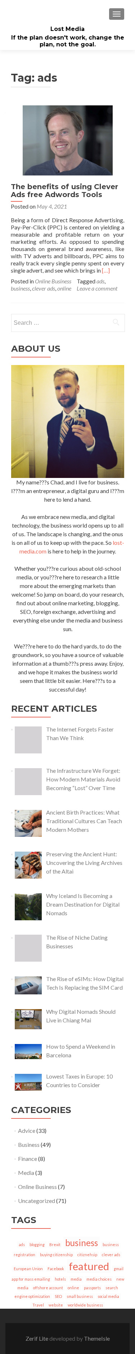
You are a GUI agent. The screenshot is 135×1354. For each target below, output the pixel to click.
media (76, 1279)
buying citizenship (56, 1254)
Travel (38, 1305)
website (56, 1305)
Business (29, 1144)
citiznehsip (87, 1254)
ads (100, 281)
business (20, 288)
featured (89, 1266)
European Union (28, 1268)
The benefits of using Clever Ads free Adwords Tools (64, 190)
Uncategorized (36, 1200)
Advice (26, 1130)
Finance (27, 1158)
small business (80, 1296)
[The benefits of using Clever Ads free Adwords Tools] (68, 139)
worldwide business (85, 1305)
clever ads (43, 288)
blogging (37, 1244)
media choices (99, 1279)
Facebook (56, 1268)
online (64, 288)
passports (92, 1287)
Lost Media (67, 29)
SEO (58, 1296)
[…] (106, 270)
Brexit (54, 1244)
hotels (60, 1279)
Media (26, 1172)
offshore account (48, 1287)
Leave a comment (97, 288)
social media (108, 1296)
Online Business (53, 281)
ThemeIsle (97, 1338)
